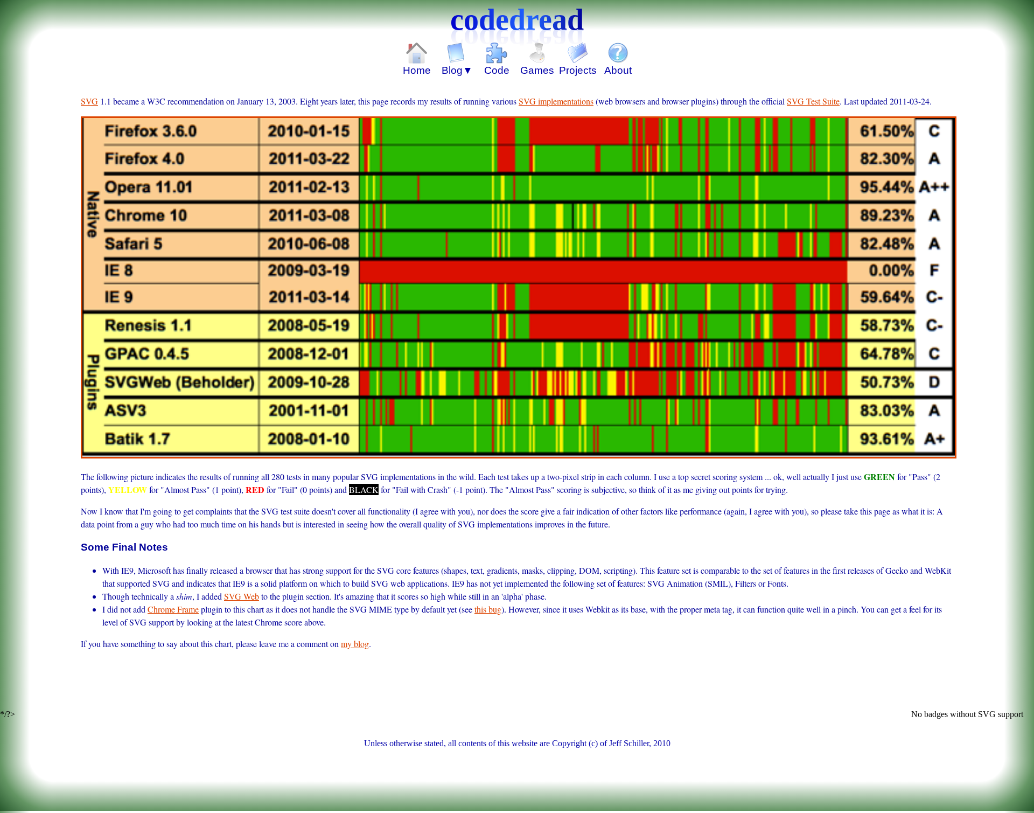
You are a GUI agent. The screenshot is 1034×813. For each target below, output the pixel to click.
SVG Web (241, 596)
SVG (89, 101)
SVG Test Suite (813, 101)
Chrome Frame (173, 609)
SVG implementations (556, 101)
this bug (487, 609)
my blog (355, 643)
